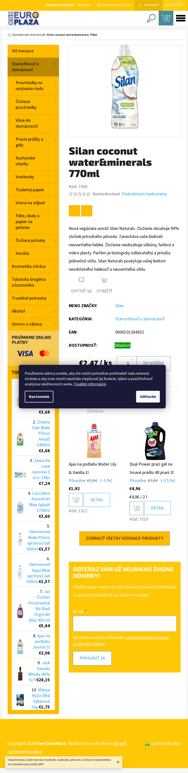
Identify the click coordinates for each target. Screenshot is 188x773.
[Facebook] (86, 210)
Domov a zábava (27, 324)
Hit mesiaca (23, 51)
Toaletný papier (30, 190)
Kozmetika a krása (29, 266)
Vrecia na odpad (30, 203)
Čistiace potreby (30, 240)
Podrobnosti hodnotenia (144, 194)
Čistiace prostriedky (26, 105)
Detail (97, 500)
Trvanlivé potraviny (29, 298)
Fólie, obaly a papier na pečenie (27, 222)
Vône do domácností (27, 123)
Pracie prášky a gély (29, 142)
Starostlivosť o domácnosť (25, 67)
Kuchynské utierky (25, 161)
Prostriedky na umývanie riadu (29, 86)
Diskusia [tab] (95, 411)
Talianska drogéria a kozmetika (29, 282)
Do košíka (153, 363)
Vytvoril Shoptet (166, 743)
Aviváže (22, 253)
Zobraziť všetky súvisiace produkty (124, 538)
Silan (119, 306)
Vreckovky (25, 177)
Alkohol (18, 311)
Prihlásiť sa (92, 658)
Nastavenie (39, 396)
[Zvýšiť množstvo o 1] (132, 360)
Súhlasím (148, 396)
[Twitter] (74, 210)
